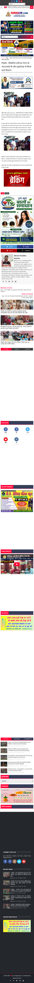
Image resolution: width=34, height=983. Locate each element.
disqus (17, 349)
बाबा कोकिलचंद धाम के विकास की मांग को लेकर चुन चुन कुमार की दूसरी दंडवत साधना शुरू (20, 756)
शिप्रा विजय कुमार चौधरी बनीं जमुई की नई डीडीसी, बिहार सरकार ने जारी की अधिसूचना (19, 763)
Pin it (11, 250)
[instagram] (19, 1)
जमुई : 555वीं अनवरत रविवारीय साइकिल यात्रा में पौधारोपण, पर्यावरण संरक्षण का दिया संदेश (19, 743)
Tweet (11, 247)
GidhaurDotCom (17, 978)
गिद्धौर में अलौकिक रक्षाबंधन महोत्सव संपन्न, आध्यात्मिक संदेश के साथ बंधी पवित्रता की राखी (14, 312)
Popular (17, 739)
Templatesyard (18, 975)
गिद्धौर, (24, 75)
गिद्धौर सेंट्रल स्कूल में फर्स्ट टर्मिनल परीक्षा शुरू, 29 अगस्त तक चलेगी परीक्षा (15, 343)
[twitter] (17, 1)
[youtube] (21, 1)
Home (2, 58)
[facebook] (12, 1)
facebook (27, 349)
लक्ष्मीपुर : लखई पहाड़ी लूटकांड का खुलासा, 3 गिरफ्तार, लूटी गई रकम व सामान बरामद (21, 905)
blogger (6, 349)
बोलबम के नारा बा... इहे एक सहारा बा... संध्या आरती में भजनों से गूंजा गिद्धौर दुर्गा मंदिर (16, 327)
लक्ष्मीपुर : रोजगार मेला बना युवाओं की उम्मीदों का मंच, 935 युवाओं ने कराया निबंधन (21, 890)
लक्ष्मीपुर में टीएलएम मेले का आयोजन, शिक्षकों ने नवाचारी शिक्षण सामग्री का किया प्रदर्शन (21, 897)
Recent (6, 739)
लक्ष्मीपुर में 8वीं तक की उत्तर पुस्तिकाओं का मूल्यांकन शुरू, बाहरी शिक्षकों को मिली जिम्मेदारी (21, 882)
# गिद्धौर (6, 193)
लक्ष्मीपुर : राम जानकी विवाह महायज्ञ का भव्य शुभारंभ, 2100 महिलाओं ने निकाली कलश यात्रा (21, 874)
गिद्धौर (7, 58)
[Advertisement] (17, 369)
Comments (28, 739)
